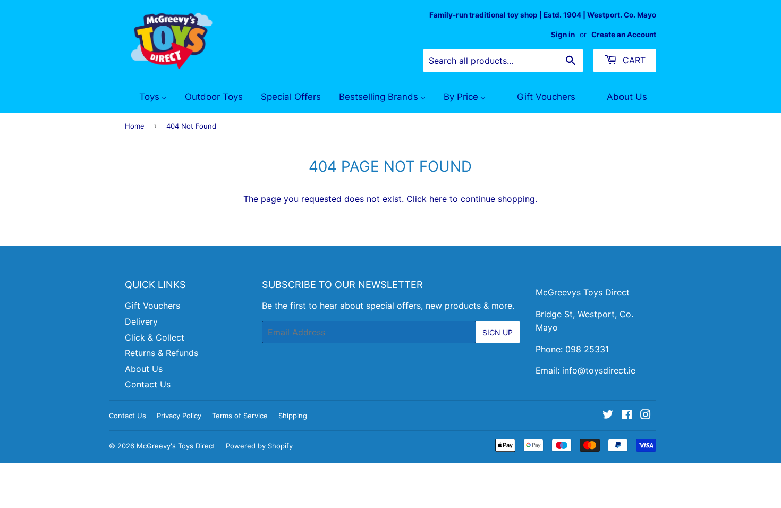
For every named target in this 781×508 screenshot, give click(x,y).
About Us (144, 368)
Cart (633, 60)
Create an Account (623, 34)
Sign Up (497, 332)
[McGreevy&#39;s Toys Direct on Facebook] (626, 415)
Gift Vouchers (152, 305)
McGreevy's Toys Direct (176, 446)
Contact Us (148, 384)
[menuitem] (146, 97)
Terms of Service (240, 415)
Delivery (141, 321)
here (438, 198)
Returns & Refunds (161, 353)
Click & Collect (154, 337)
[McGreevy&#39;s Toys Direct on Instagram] (645, 415)
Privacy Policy (179, 415)
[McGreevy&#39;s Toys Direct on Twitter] (607, 415)
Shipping (292, 415)
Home (135, 126)
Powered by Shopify (259, 446)
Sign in (563, 34)
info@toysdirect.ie (598, 370)
